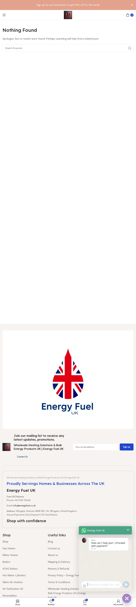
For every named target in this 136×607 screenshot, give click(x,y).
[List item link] (22, 541)
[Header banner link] (63, 5)
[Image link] (68, 379)
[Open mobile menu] (4, 15)
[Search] (130, 48)
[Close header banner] (132, 5)
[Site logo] (68, 14)
